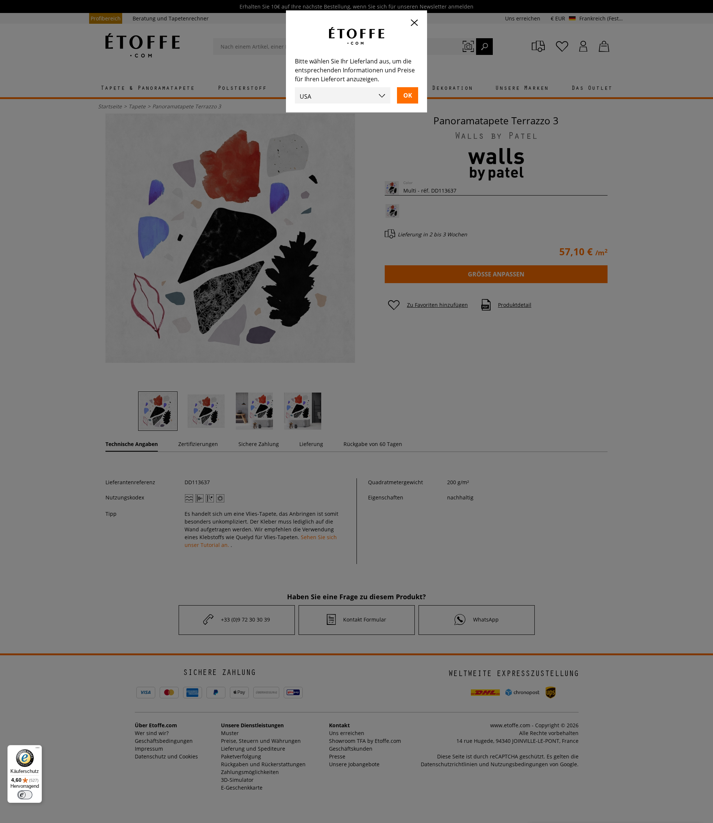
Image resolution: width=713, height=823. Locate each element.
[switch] (24, 794)
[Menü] (37, 749)
